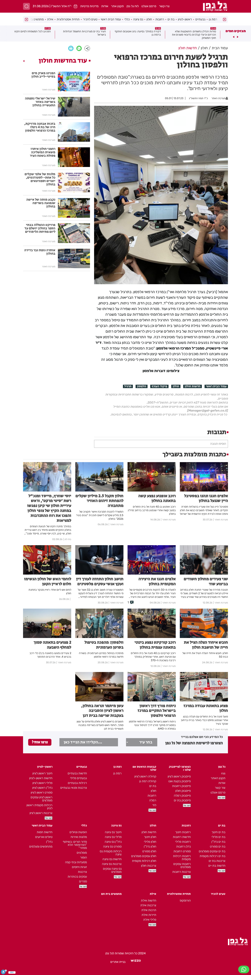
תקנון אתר (117, 6)
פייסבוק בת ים (182, 800)
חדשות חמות (44, 832)
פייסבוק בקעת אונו (179, 781)
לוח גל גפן (133, 6)
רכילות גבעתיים (77, 783)
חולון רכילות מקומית (144, 861)
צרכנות (82, 872)
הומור (83, 857)
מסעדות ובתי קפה (76, 862)
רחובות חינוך (183, 832)
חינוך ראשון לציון (42, 773)
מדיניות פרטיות (89, 6)
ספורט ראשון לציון (41, 792)
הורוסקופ (185, 900)
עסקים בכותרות (77, 876)
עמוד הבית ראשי (111, 19)
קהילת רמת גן (147, 781)
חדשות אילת (148, 900)
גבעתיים (200, 19)
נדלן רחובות (183, 846)
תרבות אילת (148, 910)
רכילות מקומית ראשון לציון (39, 806)
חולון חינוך (150, 837)
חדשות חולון (192, 386)
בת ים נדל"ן (218, 842)
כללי (127, 19)
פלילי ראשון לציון (42, 783)
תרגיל (127, 386)
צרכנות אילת (148, 905)
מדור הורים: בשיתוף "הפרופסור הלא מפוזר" (75, 845)
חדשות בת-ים (216, 866)
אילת (50, 19)
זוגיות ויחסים (79, 867)
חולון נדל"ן (150, 846)
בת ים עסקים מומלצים (212, 851)
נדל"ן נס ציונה (113, 842)
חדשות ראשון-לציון (40, 778)
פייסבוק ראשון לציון (179, 776)
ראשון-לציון (185, 19)
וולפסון (141, 386)
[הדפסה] (71, 48)
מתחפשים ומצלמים (40, 846)
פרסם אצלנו (148, 6)
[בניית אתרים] (136, 962)
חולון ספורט (149, 851)
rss (223, 773)
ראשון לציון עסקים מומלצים (41, 798)
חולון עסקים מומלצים (143, 856)
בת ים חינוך (218, 832)
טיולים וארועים (43, 837)
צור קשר (220, 788)
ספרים (83, 881)
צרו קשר (164, 6)
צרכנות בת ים (217, 861)
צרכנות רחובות (181, 872)
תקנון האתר (218, 778)
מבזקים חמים (236, 31)
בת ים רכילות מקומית (212, 856)
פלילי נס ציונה (113, 837)
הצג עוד (221, 797)
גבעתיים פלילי (78, 778)
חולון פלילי (150, 842)
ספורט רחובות (182, 851)
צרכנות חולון (148, 866)
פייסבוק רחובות (181, 786)
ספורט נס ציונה (112, 846)
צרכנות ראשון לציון (41, 813)
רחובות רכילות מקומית (182, 857)
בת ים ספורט (217, 846)
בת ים (171, 19)
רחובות (159, 19)
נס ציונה (138, 19)
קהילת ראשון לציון (145, 776)
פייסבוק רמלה (182, 795)
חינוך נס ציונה (113, 832)
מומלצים (82, 853)
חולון (149, 19)
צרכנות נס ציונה (112, 864)
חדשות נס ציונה (112, 859)
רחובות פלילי (183, 842)
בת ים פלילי (218, 837)
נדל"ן (49, 842)
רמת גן (213, 19)
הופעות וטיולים (78, 832)
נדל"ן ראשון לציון (42, 788)
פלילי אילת (149, 920)
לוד (154, 805)
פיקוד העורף (159, 386)
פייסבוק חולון (183, 791)
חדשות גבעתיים (77, 773)
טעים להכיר (90, 19)
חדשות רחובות (182, 837)
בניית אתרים (118, 962)
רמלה (152, 800)
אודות (104, 6)
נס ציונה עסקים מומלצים (112, 870)
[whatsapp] (79, 48)
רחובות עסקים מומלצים (182, 865)
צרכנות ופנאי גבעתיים (73, 788)
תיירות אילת (149, 915)
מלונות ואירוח (79, 837)
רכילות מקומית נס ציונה (111, 852)
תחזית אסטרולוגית (68, 19)
